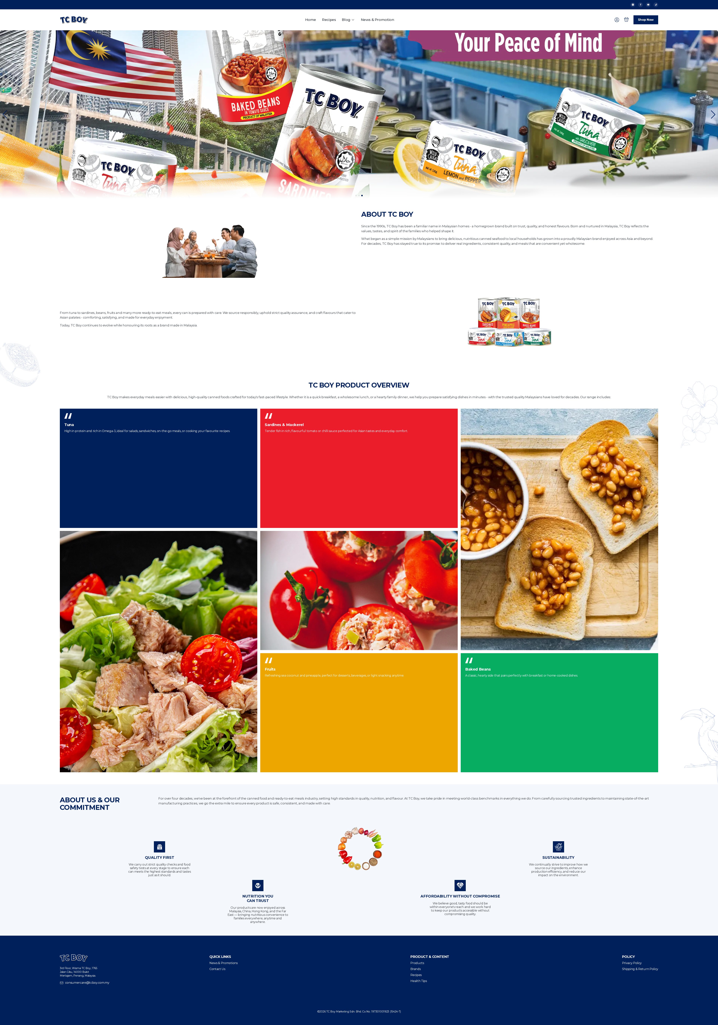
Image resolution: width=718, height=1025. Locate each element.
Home (310, 20)
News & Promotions (223, 963)
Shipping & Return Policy (640, 969)
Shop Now (646, 19)
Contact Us (217, 969)
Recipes (329, 20)
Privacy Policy (632, 963)
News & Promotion (377, 20)
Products (417, 963)
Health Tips (418, 981)
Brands (415, 969)
